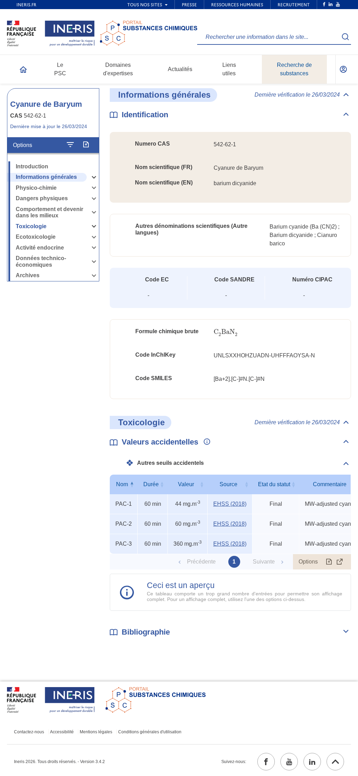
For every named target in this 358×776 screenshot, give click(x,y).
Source (228, 484)
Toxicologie (31, 226)
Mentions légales (96, 731)
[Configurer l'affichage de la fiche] (70, 145)
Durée (151, 484)
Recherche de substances (294, 69)
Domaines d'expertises (118, 69)
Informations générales (46, 177)
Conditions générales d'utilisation (149, 731)
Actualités (180, 69)
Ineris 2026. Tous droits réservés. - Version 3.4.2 (59, 761)
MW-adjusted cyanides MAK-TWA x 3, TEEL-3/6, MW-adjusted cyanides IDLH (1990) (331, 504)
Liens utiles (229, 69)
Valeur (186, 484)
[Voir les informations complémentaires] (205, 442)
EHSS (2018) (229, 504)
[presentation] (226, 332)
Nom (122, 484)
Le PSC (60, 69)
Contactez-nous (29, 731)
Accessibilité (62, 731)
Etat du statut (274, 484)
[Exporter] (85, 145)
